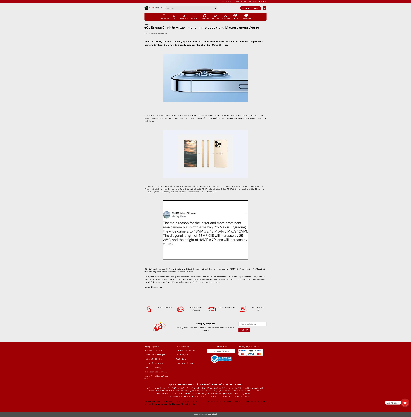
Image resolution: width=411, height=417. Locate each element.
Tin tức (236, 18)
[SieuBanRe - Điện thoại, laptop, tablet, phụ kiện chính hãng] (153, 8)
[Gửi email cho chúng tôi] (265, 1)
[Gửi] (215, 8)
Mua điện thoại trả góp (157, 404)
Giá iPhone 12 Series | (153, 401)
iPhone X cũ (212, 401)
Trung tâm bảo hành (239, 1)
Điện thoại (164, 18)
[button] (264, 8)
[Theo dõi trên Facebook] (259, 1)
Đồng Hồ (184, 18)
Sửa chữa (226, 18)
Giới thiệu (226, 1)
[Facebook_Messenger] (405, 403)
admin (164, 34)
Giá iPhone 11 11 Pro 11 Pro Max (176, 401)
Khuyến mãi (246, 18)
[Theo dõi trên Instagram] (261, 1)
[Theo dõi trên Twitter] (263, 1)
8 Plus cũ (238, 401)
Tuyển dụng (253, 1)
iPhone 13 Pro (211, 192)
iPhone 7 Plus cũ (226, 401)
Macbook (195, 18)
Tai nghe (205, 18)
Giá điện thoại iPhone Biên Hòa (181, 404)
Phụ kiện (215, 18)
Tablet (174, 18)
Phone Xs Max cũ (198, 401)
